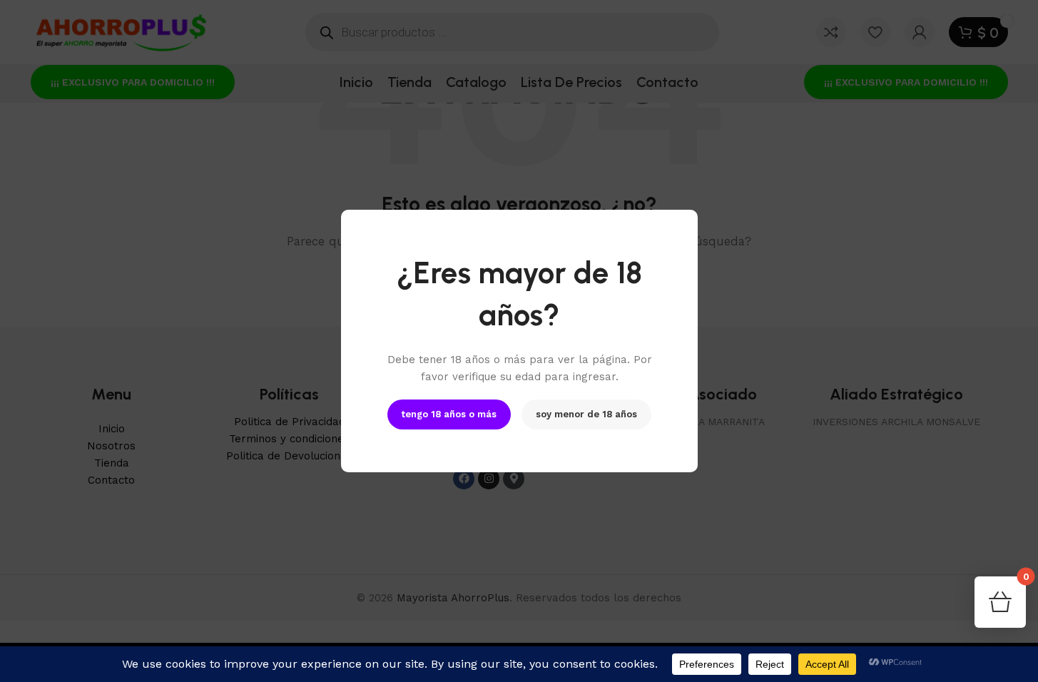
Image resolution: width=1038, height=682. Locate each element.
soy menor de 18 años (586, 414)
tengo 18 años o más (449, 414)
